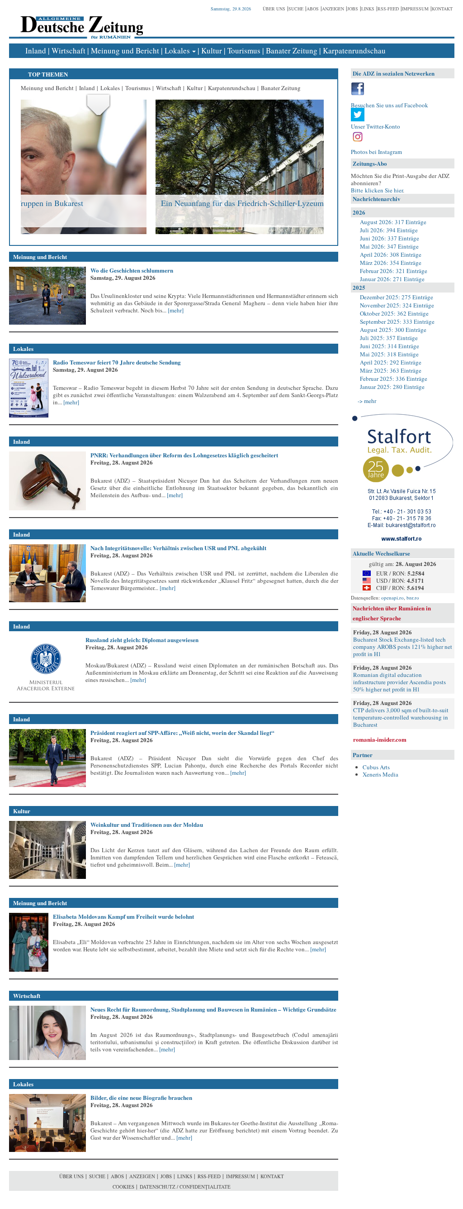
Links (367, 8)
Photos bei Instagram (376, 152)
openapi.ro (392, 597)
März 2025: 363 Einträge (390, 370)
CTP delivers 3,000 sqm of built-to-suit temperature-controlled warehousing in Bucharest (401, 717)
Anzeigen (333, 8)
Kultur (211, 50)
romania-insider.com (379, 739)
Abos (313, 8)
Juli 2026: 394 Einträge (389, 230)
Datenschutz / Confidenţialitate (185, 1186)
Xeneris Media (380, 774)
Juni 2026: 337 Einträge (389, 238)
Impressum (415, 8)
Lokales (177, 50)
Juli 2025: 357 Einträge (389, 337)
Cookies (123, 1186)
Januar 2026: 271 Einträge (392, 279)
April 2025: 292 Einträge (390, 362)
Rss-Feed (388, 8)
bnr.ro (412, 597)
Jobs (352, 8)
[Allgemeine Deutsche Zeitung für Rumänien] (80, 20)
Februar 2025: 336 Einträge (393, 378)
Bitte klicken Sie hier (377, 190)
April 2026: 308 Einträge (390, 254)
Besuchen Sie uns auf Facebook (389, 105)
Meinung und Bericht (125, 50)
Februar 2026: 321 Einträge (393, 270)
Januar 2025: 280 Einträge (392, 386)
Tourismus (243, 50)
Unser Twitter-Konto (375, 126)
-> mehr (367, 401)
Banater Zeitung (291, 50)
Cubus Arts (376, 767)
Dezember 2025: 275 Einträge (396, 297)
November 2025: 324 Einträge (397, 305)
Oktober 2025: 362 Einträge (394, 313)
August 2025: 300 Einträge (393, 329)
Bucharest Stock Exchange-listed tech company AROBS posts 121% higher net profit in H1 (402, 646)
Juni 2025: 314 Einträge (389, 346)
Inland (35, 50)
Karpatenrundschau (354, 50)
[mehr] (175, 310)
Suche (295, 8)
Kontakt (442, 8)
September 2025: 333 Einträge (397, 321)
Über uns (274, 8)
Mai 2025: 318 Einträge (389, 354)
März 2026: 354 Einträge (390, 262)
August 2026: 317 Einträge (393, 221)
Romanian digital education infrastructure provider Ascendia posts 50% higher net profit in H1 (399, 682)
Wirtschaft (68, 50)
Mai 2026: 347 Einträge (389, 246)
